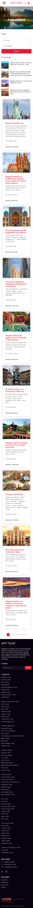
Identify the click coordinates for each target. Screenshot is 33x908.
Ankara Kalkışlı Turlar (7, 721)
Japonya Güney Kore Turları (10, 701)
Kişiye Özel (4, 885)
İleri (24, 635)
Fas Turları (4, 768)
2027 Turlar (5, 709)
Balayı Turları (5, 738)
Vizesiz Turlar (5, 690)
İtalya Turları (5, 789)
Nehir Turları (5, 816)
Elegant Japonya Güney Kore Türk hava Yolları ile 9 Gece (16, 445)
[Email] (28, 3)
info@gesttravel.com (11, 867)
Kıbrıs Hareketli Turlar (7, 794)
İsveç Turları (5, 682)
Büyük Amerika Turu (15, 123)
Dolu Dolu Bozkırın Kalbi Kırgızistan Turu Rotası (16, 231)
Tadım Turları (5, 841)
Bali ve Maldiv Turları (7, 743)
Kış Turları (4, 801)
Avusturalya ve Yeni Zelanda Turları (12, 736)
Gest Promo (5, 704)
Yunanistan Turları (7, 852)
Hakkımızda (5, 882)
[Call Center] (25, 3)
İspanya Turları (6, 787)
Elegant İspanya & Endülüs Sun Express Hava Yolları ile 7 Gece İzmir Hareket (16, 179)
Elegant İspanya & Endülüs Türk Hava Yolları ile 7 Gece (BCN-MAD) (16, 604)
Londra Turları (5, 811)
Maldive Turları (6, 692)
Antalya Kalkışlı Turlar (8, 726)
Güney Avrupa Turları (8, 777)
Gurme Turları (5, 770)
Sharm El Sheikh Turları (8, 695)
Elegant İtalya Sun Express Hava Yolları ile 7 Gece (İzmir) (16, 337)
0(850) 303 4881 (9, 862)
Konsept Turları (6, 804)
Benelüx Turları (6, 753)
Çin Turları (4, 758)
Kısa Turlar (4, 799)
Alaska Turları (5, 716)
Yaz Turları (4, 850)
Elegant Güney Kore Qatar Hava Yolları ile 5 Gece (21, 82)
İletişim (3, 887)
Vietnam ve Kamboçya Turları (10, 847)
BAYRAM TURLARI (6, 750)
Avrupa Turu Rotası (14, 494)
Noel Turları (4, 819)
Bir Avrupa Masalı (6, 755)
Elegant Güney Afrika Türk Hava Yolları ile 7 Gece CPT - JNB (20, 63)
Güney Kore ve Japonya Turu (10, 782)
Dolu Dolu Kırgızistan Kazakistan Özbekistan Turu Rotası (16, 284)
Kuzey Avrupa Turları (7, 809)
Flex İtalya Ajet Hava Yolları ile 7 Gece (15, 551)
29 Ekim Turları (6, 714)
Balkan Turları (5, 746)
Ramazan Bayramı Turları (9, 687)
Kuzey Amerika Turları (8, 806)
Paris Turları (5, 826)
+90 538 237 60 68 (10, 864)
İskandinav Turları (6, 784)
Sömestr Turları (6, 838)
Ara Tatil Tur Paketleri (8, 731)
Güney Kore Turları (7, 779)
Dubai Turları (5, 760)
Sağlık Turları (5, 836)
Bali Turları (4, 741)
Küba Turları (5, 707)
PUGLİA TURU (5, 831)
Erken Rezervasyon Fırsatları (10, 765)
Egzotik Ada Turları (7, 763)
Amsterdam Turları (7, 719)
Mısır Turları (4, 814)
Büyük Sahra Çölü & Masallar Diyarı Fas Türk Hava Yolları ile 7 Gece (20, 92)
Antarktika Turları (6, 728)
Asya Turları (5, 733)
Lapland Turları (6, 677)
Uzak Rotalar (5, 697)
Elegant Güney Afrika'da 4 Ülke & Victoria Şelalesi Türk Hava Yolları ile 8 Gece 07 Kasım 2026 (21, 73)
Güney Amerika (6, 774)
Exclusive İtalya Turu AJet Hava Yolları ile (15, 390)
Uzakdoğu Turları (6, 843)
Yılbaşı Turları (5, 685)
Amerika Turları (6, 680)
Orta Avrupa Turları (7, 823)
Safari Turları (5, 833)
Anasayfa (4, 880)
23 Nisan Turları (6, 711)
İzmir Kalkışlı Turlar (7, 792)
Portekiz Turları (6, 828)
